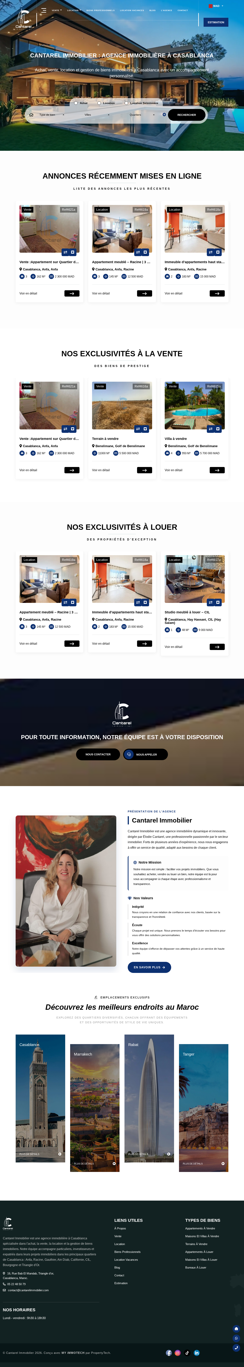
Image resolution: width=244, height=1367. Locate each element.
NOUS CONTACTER (98, 754)
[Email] (236, 1329)
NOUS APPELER (146, 754)
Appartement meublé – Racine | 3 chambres (55, 262)
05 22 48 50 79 (16, 1284)
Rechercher (186, 114)
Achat (83, 103)
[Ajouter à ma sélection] (72, 252)
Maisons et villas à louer (201, 1259)
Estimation (121, 1283)
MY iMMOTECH (73, 1352)
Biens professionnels (101, 10)
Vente (55, 10)
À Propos (120, 1228)
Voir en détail (28, 293)
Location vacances (132, 10)
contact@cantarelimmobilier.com (28, 1290)
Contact (183, 10)
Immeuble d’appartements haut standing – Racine (132, 262)
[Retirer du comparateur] (65, 252)
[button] (216, 6)
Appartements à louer (199, 1251)
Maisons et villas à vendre (202, 1236)
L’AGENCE (166, 10)
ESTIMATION (216, 22)
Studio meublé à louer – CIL (187, 262)
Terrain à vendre (32, 439)
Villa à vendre (103, 439)
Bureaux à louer (195, 1267)
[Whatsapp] (236, 1338)
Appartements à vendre (200, 1228)
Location (73, 10)
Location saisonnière (144, 103)
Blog (152, 10)
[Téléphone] (236, 1348)
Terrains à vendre (196, 1244)
